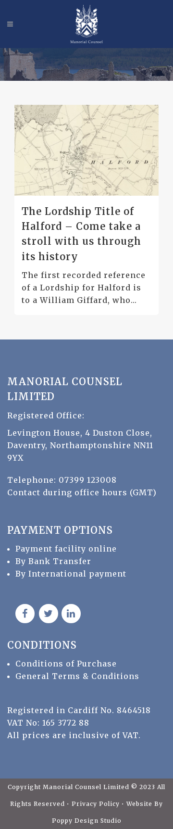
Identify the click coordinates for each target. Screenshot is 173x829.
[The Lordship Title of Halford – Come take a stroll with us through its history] (86, 150)
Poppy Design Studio (87, 820)
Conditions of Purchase (66, 663)
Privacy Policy (97, 803)
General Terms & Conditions (77, 676)
